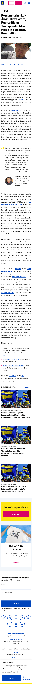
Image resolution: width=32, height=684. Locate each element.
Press (16, 652)
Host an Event (16, 658)
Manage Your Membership (16, 634)
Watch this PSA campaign (11, 359)
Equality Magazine (16, 639)
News (5, 11)
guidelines (12, 375)
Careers (16, 647)
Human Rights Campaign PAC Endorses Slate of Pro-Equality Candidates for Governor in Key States (15, 415)
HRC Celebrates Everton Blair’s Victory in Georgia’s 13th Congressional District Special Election (13, 452)
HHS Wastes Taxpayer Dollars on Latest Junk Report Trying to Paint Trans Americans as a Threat (14, 489)
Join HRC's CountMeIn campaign (13, 366)
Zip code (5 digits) (10, 592)
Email (6, 584)
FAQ (22, 375)
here (4, 355)
